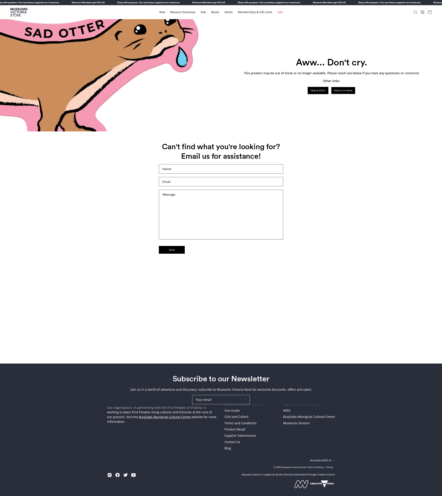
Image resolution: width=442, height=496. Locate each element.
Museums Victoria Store (294, 467)
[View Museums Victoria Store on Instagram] (109, 475)
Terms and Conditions (240, 423)
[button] (415, 12)
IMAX (286, 410)
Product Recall (234, 429)
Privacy (329, 467)
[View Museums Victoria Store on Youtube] (133, 475)
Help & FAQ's (318, 90)
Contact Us (232, 442)
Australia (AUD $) (320, 460)
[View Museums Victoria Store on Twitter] (125, 475)
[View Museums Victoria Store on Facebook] (117, 475)
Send (172, 249)
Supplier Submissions (240, 435)
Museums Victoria (296, 423)
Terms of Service (315, 467)
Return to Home (343, 90)
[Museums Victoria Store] (19, 12)
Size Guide (232, 410)
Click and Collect (236, 417)
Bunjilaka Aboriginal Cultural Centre (165, 417)
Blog (227, 448)
